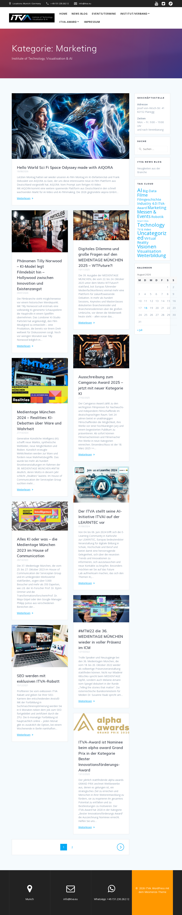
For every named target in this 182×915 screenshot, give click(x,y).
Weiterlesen (23, 198)
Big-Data (150, 191)
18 (145, 308)
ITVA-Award (68, 21)
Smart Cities (142, 221)
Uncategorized (151, 235)
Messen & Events (146, 214)
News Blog (80, 13)
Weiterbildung (151, 255)
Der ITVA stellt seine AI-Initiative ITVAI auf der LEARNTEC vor (100, 517)
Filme (142, 195)
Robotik (157, 216)
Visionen (146, 246)
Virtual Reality (146, 240)
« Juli (139, 330)
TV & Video (144, 229)
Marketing (157, 207)
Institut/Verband (134, 13)
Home (63, 13)
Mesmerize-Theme (155, 892)
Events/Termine (104, 13)
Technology (151, 224)
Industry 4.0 (147, 203)
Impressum (92, 21)
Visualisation (149, 251)
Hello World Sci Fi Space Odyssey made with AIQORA (65, 167)
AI (139, 190)
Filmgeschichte (149, 199)
